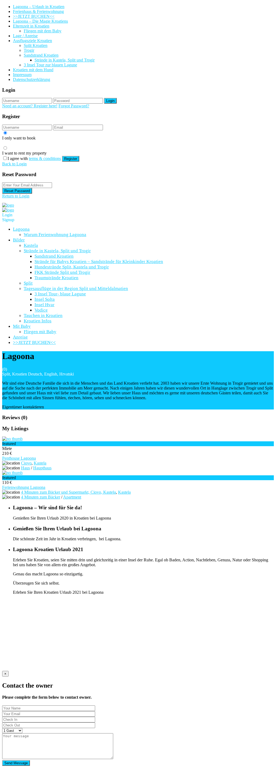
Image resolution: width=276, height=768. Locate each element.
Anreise (20, 337)
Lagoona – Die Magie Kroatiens (40, 21)
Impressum (22, 74)
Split (28, 283)
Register (70, 159)
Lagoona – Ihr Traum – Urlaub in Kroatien (49, 630)
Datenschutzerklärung (31, 79)
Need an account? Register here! (29, 106)
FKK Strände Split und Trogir (62, 272)
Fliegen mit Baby (40, 331)
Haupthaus (42, 468)
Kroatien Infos (37, 320)
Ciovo (26, 463)
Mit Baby (22, 326)
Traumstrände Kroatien (56, 277)
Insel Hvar (44, 304)
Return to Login (15, 196)
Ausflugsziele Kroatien (32, 40)
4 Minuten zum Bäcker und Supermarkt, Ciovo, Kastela (68, 492)
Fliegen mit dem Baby (42, 31)
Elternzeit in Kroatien (31, 26)
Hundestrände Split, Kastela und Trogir (71, 266)
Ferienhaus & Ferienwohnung (38, 11)
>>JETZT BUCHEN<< (33, 16)
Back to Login (14, 164)
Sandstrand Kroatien (41, 55)
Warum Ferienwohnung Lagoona (55, 234)
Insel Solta (44, 299)
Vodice (41, 310)
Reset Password (17, 191)
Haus (25, 468)
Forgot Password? (73, 106)
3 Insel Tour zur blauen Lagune (50, 65)
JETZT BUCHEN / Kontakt (37, 610)
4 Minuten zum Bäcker (40, 497)
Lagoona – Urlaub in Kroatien (38, 6)
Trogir (29, 50)
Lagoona (21, 229)
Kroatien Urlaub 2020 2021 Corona (43, 625)
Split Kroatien (35, 45)
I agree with (34, 158)
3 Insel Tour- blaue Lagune (60, 293)
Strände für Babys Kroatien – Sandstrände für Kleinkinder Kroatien (98, 261)
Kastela (31, 245)
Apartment (72, 497)
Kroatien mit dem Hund (33, 69)
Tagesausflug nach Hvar (33, 654)
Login (110, 101)
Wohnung (21, 659)
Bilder (19, 240)
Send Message (16, 763)
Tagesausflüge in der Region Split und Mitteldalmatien (76, 288)
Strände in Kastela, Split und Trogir (64, 60)
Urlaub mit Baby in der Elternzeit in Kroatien (51, 635)
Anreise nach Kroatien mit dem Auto (44, 639)
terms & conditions (45, 158)
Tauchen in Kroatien (43, 315)
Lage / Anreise (25, 35)
